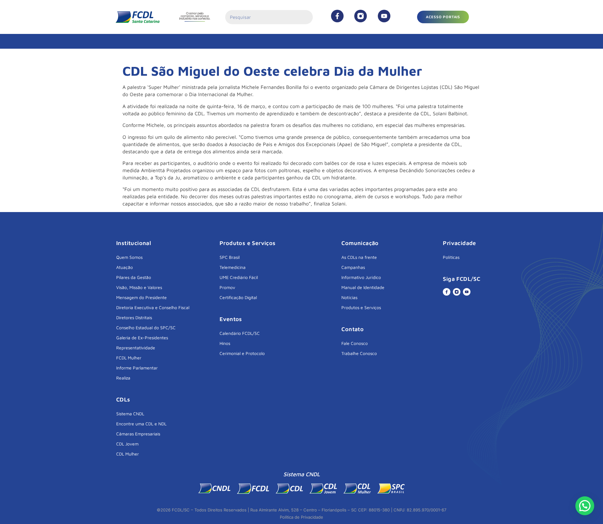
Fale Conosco (354, 343)
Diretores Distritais (134, 317)
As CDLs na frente (359, 257)
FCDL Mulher (128, 357)
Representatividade (135, 347)
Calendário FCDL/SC (240, 333)
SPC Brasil (230, 257)
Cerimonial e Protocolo (242, 353)
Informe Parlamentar (137, 367)
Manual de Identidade (362, 287)
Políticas (451, 257)
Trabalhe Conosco (359, 353)
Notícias (349, 297)
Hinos (225, 343)
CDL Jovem (127, 443)
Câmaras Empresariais (138, 433)
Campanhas (353, 267)
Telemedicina (233, 267)
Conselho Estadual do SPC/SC (146, 327)
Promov (227, 287)
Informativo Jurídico (361, 277)
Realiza (123, 377)
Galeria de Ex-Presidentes (142, 337)
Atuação (124, 267)
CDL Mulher (127, 453)
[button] (443, 17)
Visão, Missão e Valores (139, 287)
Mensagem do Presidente (141, 297)
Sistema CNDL (130, 413)
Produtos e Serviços (361, 307)
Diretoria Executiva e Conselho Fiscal (152, 307)
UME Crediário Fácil (239, 277)
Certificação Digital (238, 297)
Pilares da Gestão (133, 277)
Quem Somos (129, 257)
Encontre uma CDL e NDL (141, 423)
